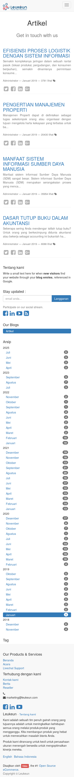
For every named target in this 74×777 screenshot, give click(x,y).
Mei (36, 363)
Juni (36, 357)
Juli (36, 352)
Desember (36, 452)
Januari (36, 443)
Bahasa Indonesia (25, 756)
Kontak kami (10, 680)
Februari (36, 438)
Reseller (8, 688)
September (36, 377)
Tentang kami (27, 714)
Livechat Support (13, 668)
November (36, 397)
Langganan (61, 299)
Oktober (36, 402)
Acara (7, 664)
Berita (6, 684)
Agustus (36, 382)
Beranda (8, 660)
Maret (36, 433)
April (36, 368)
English (7, 756)
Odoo (24, 765)
